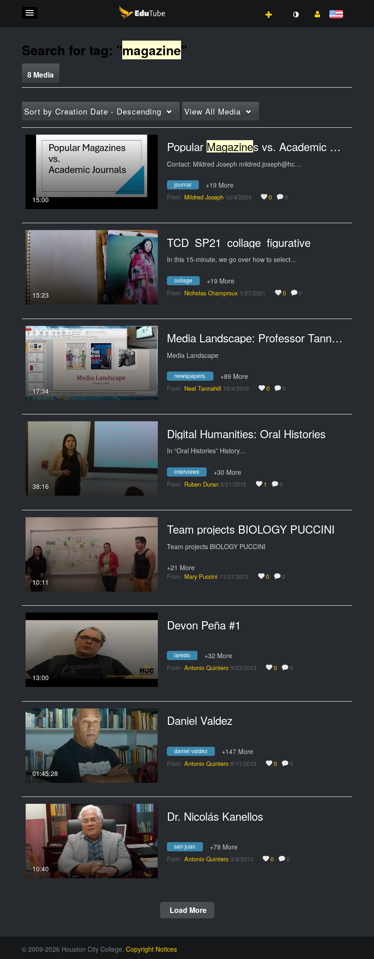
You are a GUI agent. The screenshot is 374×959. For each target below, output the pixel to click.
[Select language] (337, 14)
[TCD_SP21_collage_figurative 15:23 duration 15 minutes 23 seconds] (92, 266)
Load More (187, 910)
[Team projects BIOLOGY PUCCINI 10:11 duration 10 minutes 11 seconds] (92, 553)
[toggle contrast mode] (295, 14)
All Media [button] (212, 111)
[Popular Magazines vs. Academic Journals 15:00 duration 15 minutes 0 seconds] (92, 170)
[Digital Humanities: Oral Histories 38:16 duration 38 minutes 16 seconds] (92, 457)
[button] (29, 12)
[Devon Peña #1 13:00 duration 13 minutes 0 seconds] (92, 648)
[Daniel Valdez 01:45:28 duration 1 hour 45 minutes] (92, 744)
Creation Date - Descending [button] (92, 111)
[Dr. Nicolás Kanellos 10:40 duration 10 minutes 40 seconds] (92, 839)
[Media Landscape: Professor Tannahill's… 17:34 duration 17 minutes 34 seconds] (92, 362)
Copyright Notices (151, 949)
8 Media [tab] (40, 74)
